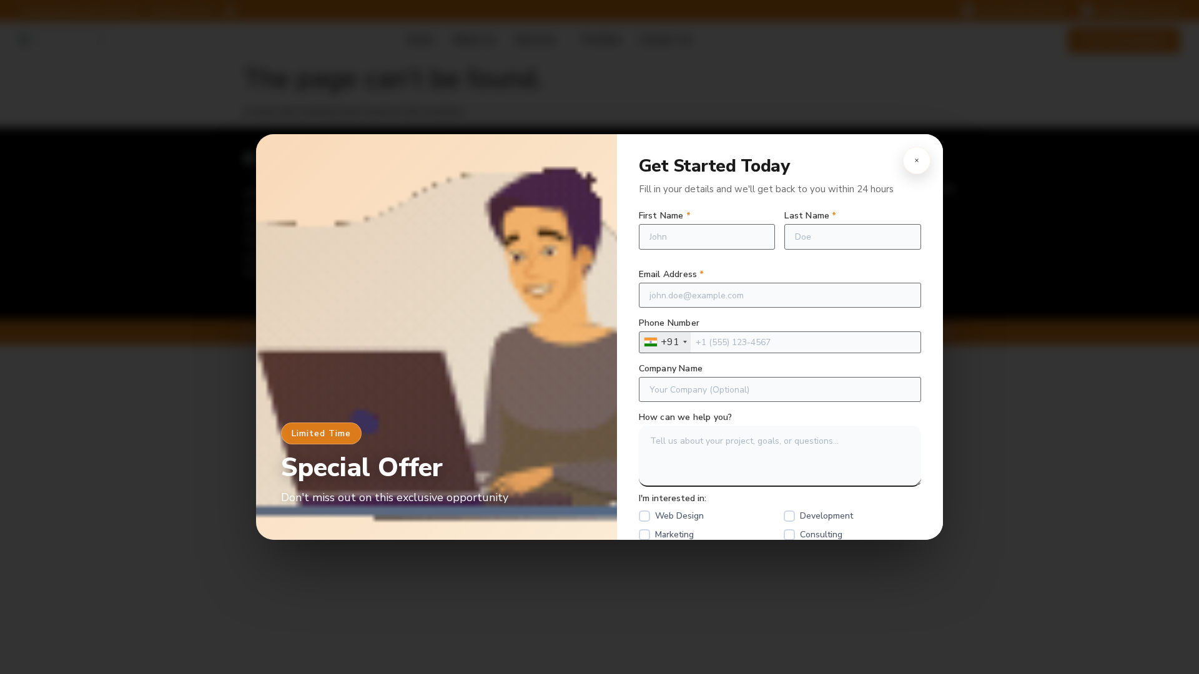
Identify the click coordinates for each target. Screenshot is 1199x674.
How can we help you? (686, 417)
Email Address (671, 274)
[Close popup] (916, 160)
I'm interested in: (672, 498)
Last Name (810, 216)
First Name (665, 216)
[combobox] (665, 342)
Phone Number (669, 323)
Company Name (671, 368)
